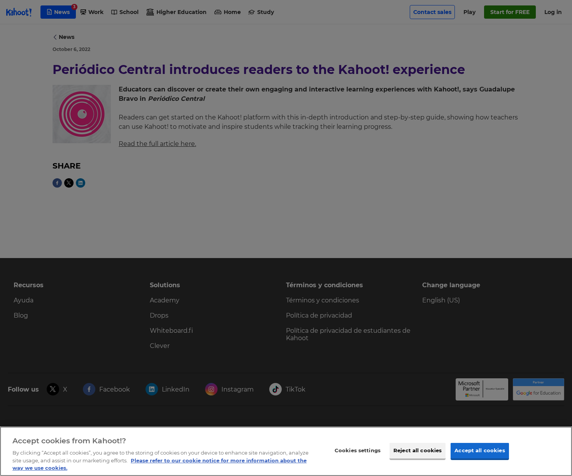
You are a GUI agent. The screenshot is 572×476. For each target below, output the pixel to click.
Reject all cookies (417, 450)
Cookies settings (358, 450)
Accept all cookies (479, 450)
